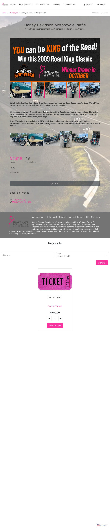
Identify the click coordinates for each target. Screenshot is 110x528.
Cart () (102, 262)
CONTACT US (70, 4)
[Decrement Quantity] (49, 318)
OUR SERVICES (26, 4)
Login (103, 4)
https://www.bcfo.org (21, 202)
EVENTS (56, 4)
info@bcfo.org (18, 199)
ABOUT (13, 4)
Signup (89, 4)
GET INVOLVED (43, 4)
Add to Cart (55, 325)
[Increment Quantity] (60, 318)
